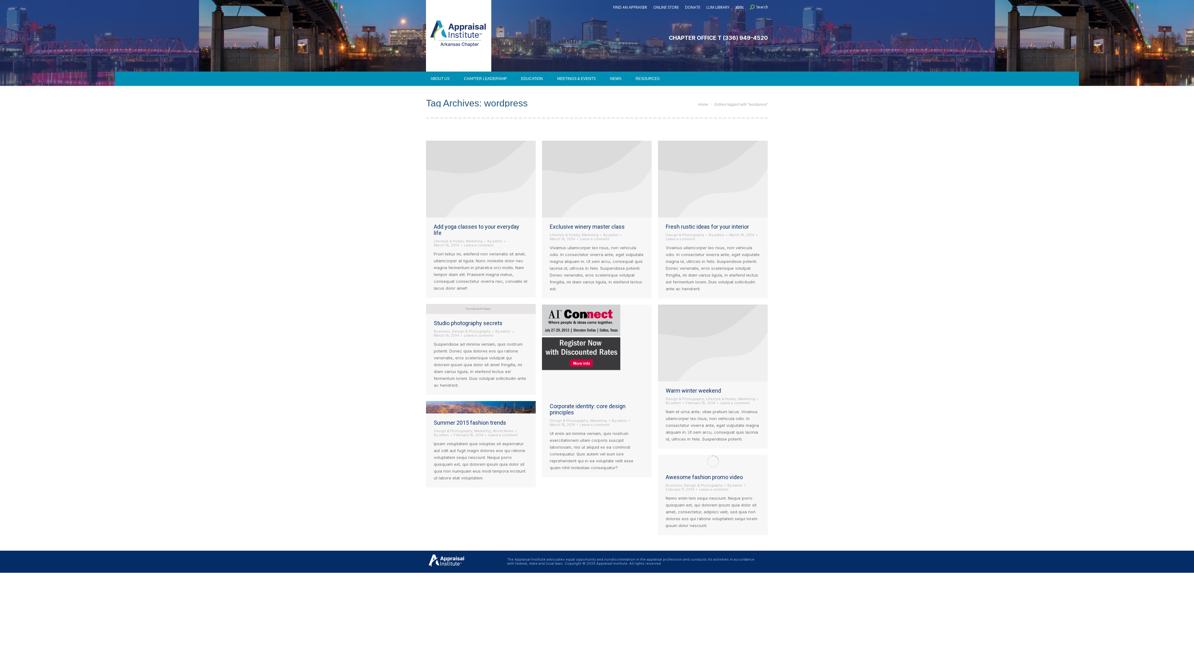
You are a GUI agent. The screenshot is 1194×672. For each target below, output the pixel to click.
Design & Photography (685, 235)
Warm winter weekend (693, 390)
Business (442, 331)
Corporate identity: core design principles (588, 409)
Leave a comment (478, 245)
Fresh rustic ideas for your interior (707, 226)
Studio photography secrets (468, 323)
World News (503, 431)
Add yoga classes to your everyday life (476, 229)
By (494, 241)
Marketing (474, 241)
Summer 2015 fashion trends (470, 422)
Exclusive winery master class (587, 226)
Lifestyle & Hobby (449, 241)
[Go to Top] (1184, 662)
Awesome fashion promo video (704, 477)
